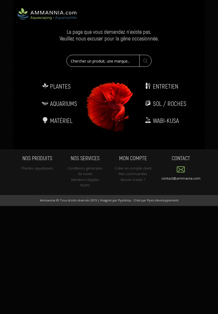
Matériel (60, 120)
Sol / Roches (168, 103)
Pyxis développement (162, 200)
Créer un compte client (133, 168)
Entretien (164, 86)
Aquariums (62, 103)
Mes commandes (133, 173)
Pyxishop (124, 200)
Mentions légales (85, 179)
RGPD (85, 185)
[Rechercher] (145, 61)
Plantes (59, 86)
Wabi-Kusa (165, 120)
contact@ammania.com (180, 178)
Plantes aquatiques (37, 168)
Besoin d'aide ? (133, 179)
